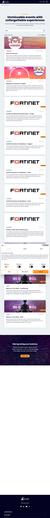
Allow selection (25, 271)
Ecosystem (7, 514)
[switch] (19, 267)
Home (2, 4)
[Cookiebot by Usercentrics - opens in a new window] (43, 245)
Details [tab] (25, 248)
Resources (7, 4)
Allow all (41, 271)
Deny (9, 271)
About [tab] (41, 248)
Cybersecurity (8, 511)
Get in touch (25, 356)
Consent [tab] (8, 248)
